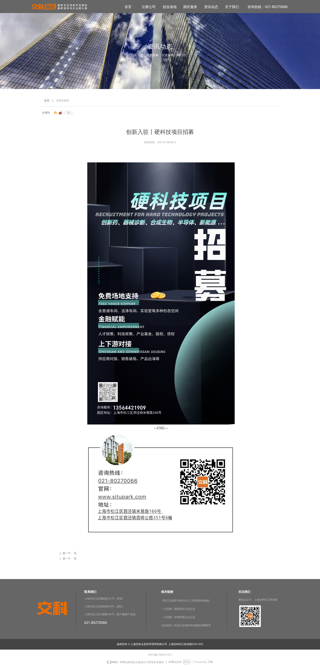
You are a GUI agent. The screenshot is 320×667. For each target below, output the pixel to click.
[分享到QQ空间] (55, 113)
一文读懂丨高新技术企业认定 (178, 608)
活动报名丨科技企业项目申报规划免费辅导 (186, 625)
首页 (46, 100)
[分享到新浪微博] (60, 113)
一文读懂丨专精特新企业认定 (178, 617)
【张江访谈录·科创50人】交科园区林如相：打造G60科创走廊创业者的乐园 (187, 600)
